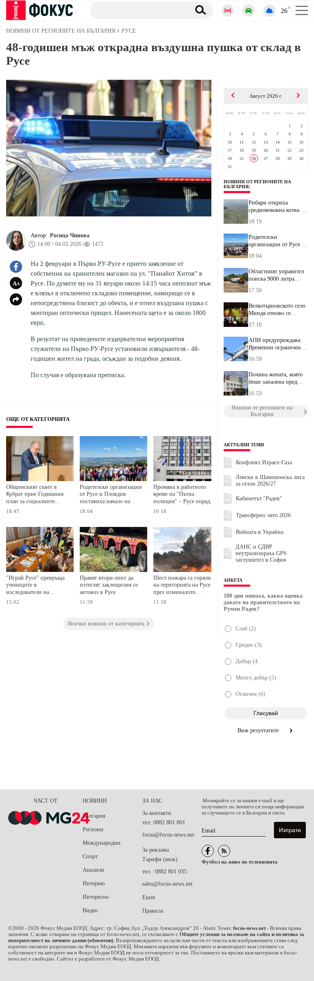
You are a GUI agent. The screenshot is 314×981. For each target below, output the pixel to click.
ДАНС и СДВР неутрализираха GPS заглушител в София (261, 553)
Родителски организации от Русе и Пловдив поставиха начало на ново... (277, 241)
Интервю (94, 883)
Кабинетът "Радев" (259, 498)
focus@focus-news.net (168, 835)
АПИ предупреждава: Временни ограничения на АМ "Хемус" (278, 344)
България (94, 816)
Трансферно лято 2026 (263, 515)
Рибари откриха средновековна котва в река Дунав (276, 207)
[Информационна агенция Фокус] (208, 851)
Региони (93, 829)
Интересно (96, 897)
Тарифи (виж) (159, 859)
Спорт (90, 856)
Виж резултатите (259, 730)
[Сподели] (16, 299)
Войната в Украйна (259, 532)
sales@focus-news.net (167, 884)
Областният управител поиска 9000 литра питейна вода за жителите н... (276, 275)
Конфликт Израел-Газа (264, 462)
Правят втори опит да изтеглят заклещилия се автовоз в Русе (109, 585)
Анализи (93, 870)
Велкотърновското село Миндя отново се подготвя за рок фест (277, 310)
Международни (102, 843)
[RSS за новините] (224, 851)
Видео (90, 910)
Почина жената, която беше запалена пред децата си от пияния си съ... (277, 378)
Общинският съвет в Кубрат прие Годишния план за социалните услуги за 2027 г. (34, 495)
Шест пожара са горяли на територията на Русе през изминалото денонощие (182, 586)
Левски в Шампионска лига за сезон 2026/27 (270, 480)
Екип (148, 897)
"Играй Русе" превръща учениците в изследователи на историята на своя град (35, 586)
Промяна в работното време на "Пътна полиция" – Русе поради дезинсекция (183, 495)
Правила (152, 911)
